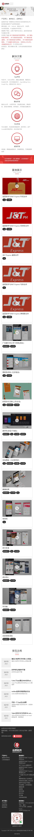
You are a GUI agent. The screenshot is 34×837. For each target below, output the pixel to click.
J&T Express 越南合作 (25, 765)
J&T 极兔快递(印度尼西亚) (17, 35)
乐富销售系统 (23, 797)
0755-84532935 (14, 730)
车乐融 (21, 795)
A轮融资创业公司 (6, 44)
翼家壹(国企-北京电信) (25, 778)
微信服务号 (6, 346)
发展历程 (4, 805)
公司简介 (4, 803)
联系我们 (4, 807)
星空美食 (21, 791)
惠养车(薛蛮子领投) (24, 783)
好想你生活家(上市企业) (26, 780)
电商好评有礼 (6, 757)
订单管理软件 (6, 759)
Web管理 (13, 346)
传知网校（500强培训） (26, 785)
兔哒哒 (21, 789)
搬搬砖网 (21, 787)
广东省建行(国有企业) (12, 42)
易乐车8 (21, 793)
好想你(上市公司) (26, 42)
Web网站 (9, 199)
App (4, 199)
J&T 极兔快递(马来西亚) (14, 40)
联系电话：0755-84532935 (26, 803)
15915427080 (23, 730)
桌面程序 (23, 434)
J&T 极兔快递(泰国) (16, 37)
